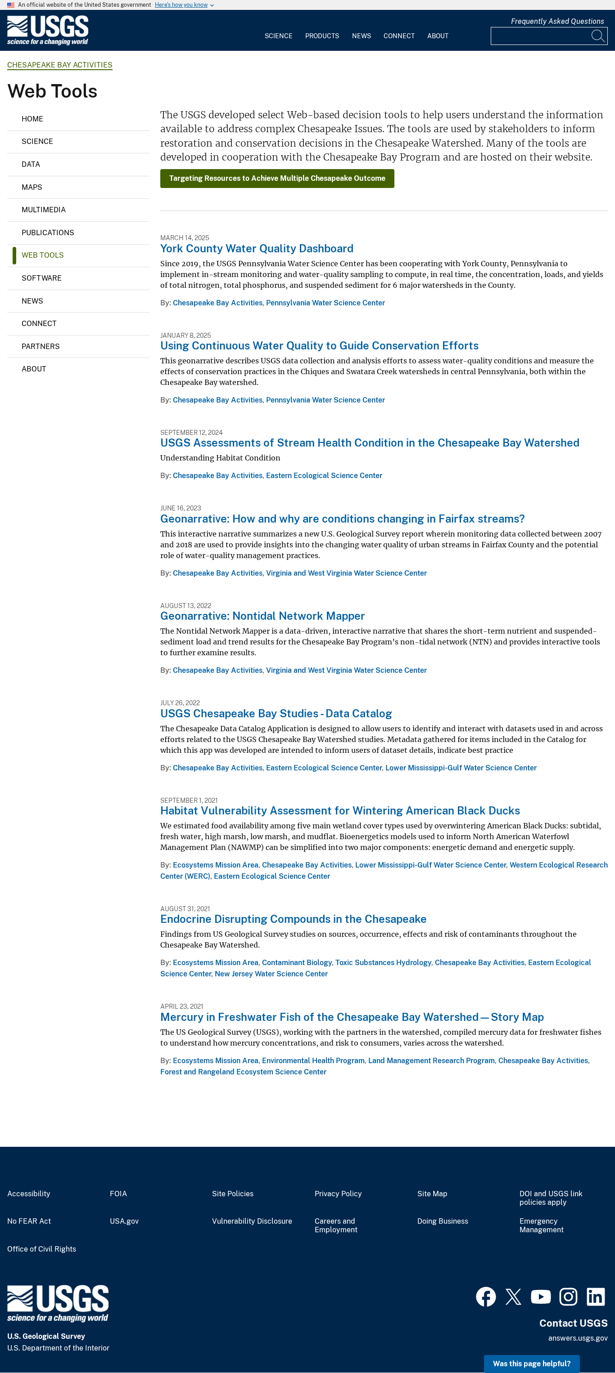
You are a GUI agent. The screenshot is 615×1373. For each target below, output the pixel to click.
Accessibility (28, 1194)
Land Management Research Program (431, 1060)
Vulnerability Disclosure (252, 1221)
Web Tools (43, 255)
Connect (399, 36)
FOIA (118, 1194)
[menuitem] (278, 30)
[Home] (47, 43)
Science (279, 36)
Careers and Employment (336, 1225)
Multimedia (44, 210)
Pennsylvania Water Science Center (325, 303)
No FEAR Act (29, 1221)
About (437, 36)
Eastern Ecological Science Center (324, 475)
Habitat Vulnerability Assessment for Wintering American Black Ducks (340, 810)
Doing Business (442, 1221)
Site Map (432, 1194)
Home (32, 119)
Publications (48, 232)
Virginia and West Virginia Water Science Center (346, 573)
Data (31, 164)
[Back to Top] (582, 1340)
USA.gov (124, 1221)
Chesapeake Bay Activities (60, 65)
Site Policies (232, 1194)
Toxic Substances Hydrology (383, 962)
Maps (32, 187)
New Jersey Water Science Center (271, 974)
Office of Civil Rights (41, 1249)
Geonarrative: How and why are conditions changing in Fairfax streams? (342, 518)
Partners (41, 346)
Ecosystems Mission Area (215, 865)
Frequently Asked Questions (557, 21)
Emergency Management (542, 1225)
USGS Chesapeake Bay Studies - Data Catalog (276, 713)
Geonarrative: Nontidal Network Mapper (262, 615)
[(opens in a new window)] (486, 1295)
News (361, 36)
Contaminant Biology (297, 962)
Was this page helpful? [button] (532, 1364)
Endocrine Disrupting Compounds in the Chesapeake (293, 918)
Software (42, 278)
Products (322, 36)
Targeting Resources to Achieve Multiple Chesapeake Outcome (277, 178)
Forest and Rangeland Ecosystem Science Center (243, 1072)
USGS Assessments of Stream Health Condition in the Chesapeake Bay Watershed (369, 442)
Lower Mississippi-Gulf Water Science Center (461, 768)
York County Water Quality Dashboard (256, 248)
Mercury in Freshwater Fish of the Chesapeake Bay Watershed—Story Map (352, 1017)
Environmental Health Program (313, 1060)
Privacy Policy (338, 1194)
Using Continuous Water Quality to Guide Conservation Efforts (319, 345)
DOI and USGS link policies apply (551, 1198)
